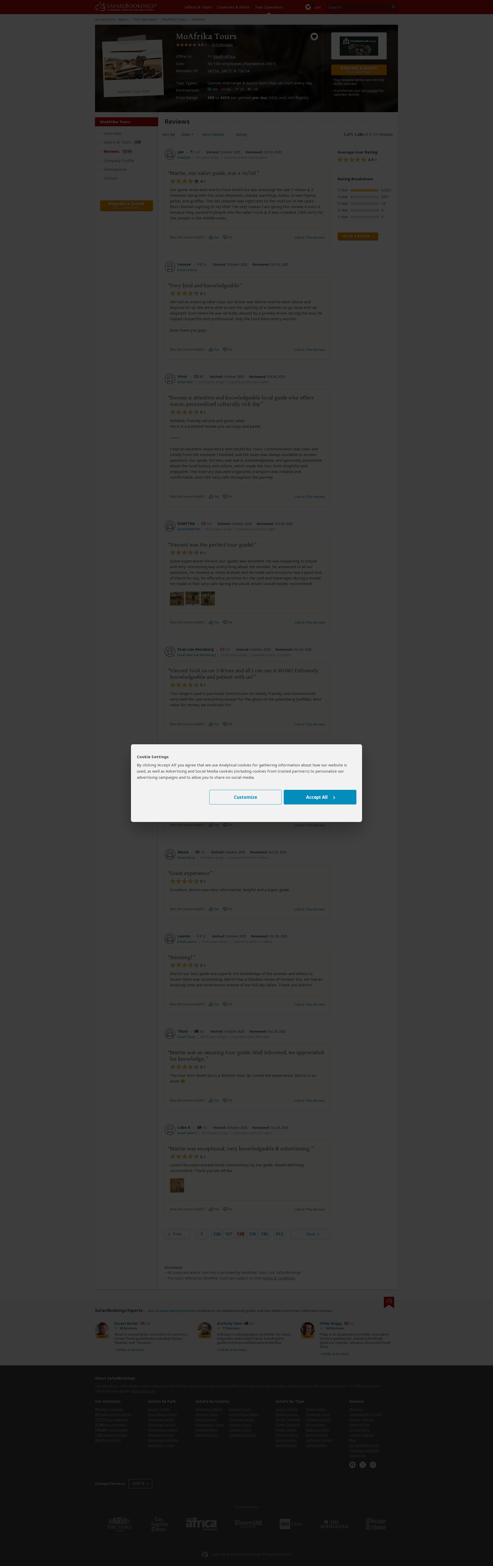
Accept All (317, 797)
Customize (245, 797)
